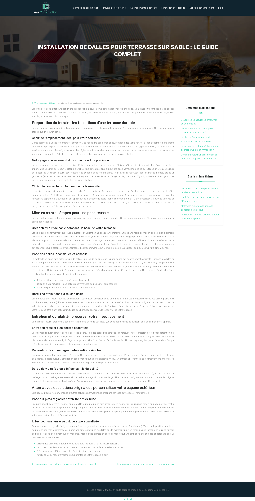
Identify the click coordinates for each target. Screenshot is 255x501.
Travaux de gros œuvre (114, 7)
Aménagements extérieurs (143, 7)
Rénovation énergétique (173, 7)
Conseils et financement (201, 7)
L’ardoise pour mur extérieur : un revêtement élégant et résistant (67, 464)
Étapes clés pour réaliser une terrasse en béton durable (144, 464)
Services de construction (85, 7)
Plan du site (127, 499)
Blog (220, 7)
